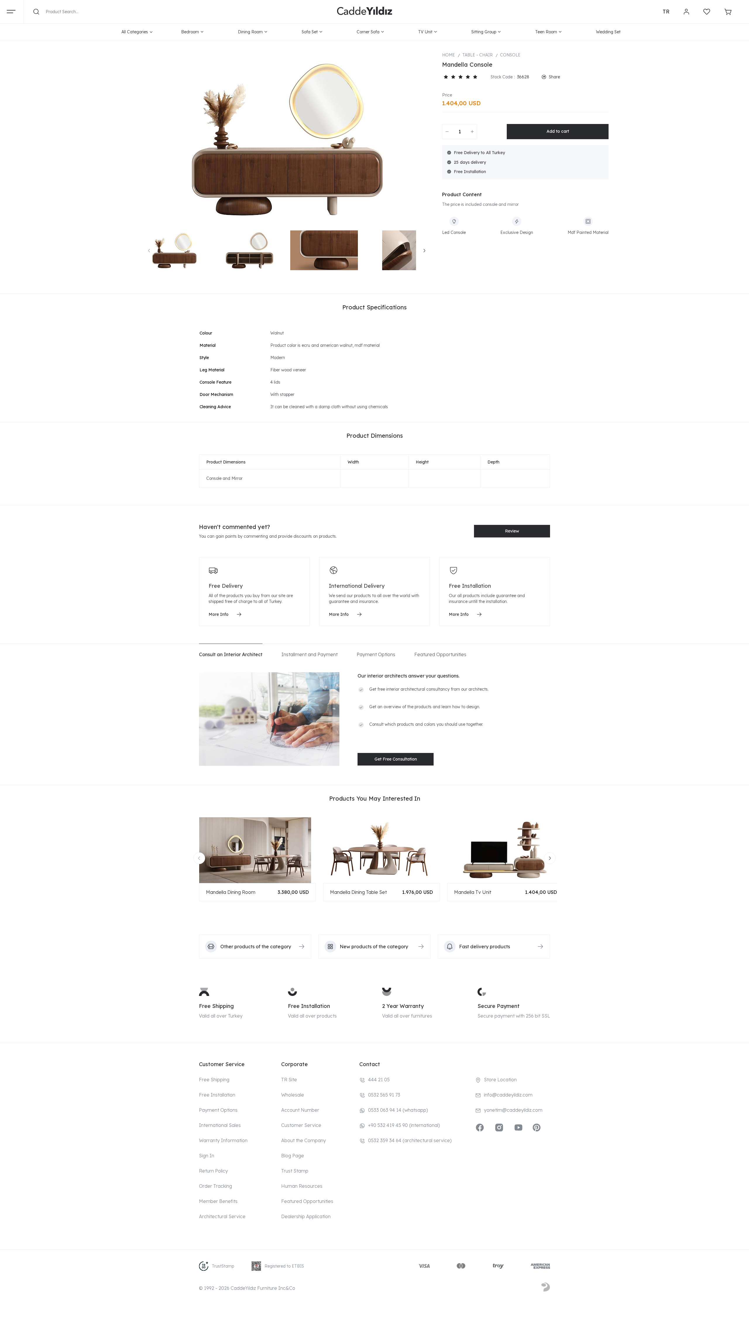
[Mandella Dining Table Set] (381, 850)
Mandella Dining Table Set (358, 892)
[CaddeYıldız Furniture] (364, 12)
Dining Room (250, 32)
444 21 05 (379, 1079)
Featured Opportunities (307, 1201)
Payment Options (218, 1110)
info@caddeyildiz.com (508, 1095)
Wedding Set (608, 32)
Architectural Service (222, 1216)
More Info (219, 614)
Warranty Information (223, 1140)
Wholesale (292, 1095)
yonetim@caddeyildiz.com (513, 1110)
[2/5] (449, 76)
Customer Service (301, 1125)
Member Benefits (218, 1201)
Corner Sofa (368, 32)
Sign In (206, 1156)
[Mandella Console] (286, 138)
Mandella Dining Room (230, 892)
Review (512, 531)
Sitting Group (483, 32)
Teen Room (546, 32)
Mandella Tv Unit (472, 892)
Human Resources (301, 1186)
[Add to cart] (558, 131)
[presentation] (149, 250)
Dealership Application (306, 1216)
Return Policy (213, 1171)
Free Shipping (216, 1006)
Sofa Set (310, 32)
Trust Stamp (294, 1171)
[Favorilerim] (706, 12)
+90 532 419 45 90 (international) (404, 1125)
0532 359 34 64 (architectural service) (410, 1140)
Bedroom (190, 32)
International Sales (220, 1125)
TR (666, 11)
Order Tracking (215, 1186)
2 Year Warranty (403, 1006)
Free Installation (309, 1006)
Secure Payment (498, 1006)
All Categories (134, 32)
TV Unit (425, 32)
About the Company (303, 1140)
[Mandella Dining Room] (257, 850)
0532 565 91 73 (384, 1095)
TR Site (289, 1079)
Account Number (300, 1110)
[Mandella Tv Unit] (505, 850)
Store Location (500, 1079)
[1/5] (445, 76)
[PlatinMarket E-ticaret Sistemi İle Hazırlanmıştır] (545, 1288)
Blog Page (292, 1156)
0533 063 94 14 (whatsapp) (398, 1110)
